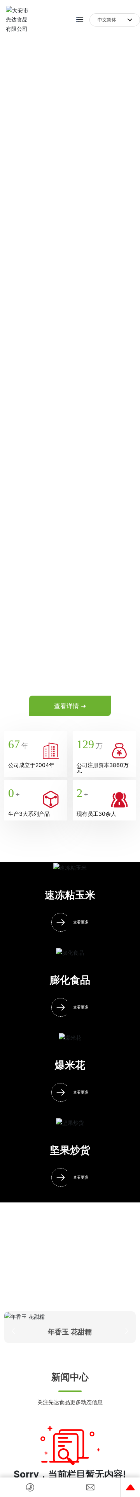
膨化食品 (70, 980)
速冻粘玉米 (70, 895)
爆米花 (70, 1065)
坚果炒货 (70, 1150)
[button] (13, 1330)
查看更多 (81, 922)
